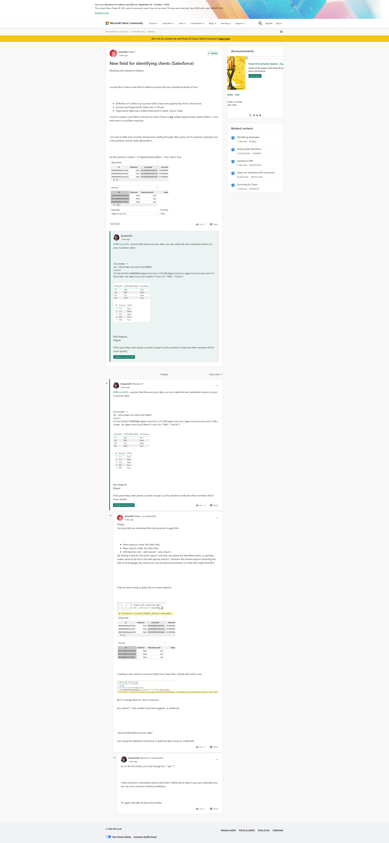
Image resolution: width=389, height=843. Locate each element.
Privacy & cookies (247, 830)
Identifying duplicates (248, 137)
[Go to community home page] (124, 23)
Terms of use (264, 830)
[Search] (260, 23)
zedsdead (256, 153)
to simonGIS (157, 757)
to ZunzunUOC (149, 516)
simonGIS (123, 51)
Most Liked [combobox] (216, 374)
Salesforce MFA (245, 160)
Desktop (151, 31)
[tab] (253, 115)
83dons (252, 141)
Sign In (279, 23)
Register (269, 23)
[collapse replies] (106, 383)
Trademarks (278, 830)
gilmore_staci (257, 176)
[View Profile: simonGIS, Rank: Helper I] (113, 53)
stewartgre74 (255, 164)
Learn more (224, 38)
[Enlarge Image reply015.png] (131, 302)
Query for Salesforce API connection (256, 172)
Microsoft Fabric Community (117, 31)
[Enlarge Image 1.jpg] (139, 188)
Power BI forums (138, 31)
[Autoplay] (250, 115)
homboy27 (254, 188)
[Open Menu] (281, 32)
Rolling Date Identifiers (249, 148)
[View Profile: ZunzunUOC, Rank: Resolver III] (116, 385)
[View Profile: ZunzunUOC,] (116, 237)
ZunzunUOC (127, 235)
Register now (102, 12)
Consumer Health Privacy (145, 836)
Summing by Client (247, 184)
